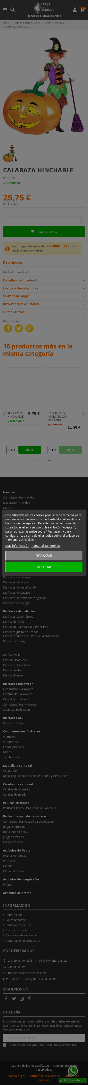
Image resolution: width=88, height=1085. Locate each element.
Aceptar (44, 567)
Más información (17, 545)
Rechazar (44, 555)
